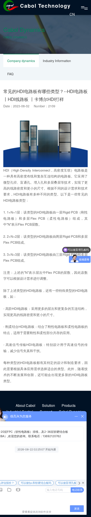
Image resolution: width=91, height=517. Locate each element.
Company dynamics (21, 60)
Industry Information (57, 60)
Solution (48, 405)
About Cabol (25, 405)
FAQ (10, 74)
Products (69, 405)
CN (72, 14)
